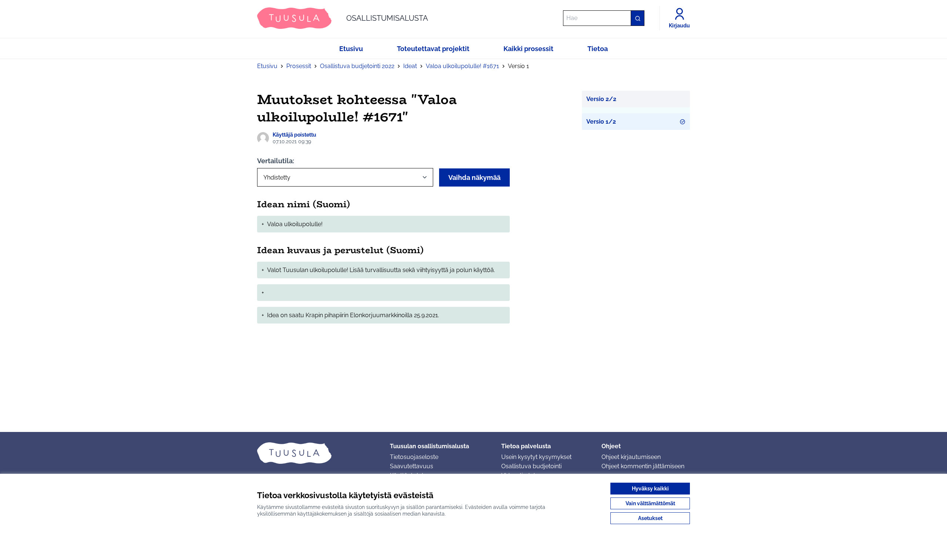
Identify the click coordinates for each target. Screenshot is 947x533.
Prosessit (298, 66)
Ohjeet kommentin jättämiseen (642, 466)
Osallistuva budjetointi (531, 466)
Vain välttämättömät (650, 503)
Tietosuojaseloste (414, 456)
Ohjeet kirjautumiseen (631, 456)
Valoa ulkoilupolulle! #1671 (462, 66)
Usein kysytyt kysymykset (536, 456)
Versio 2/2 (601, 99)
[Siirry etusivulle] (317, 453)
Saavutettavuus (411, 466)
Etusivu (267, 66)
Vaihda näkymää (474, 177)
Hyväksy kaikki (650, 489)
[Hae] (637, 18)
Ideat (410, 66)
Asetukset (650, 518)
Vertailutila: (275, 161)
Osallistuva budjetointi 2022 (357, 66)
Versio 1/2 (601, 121)
